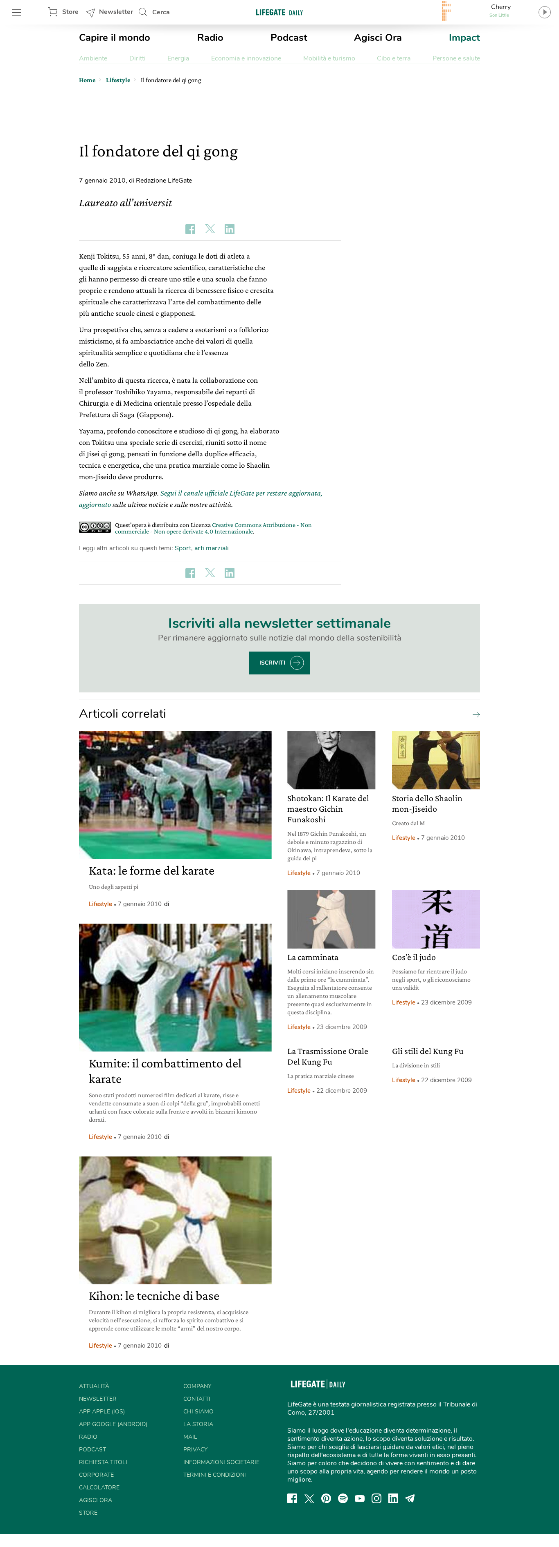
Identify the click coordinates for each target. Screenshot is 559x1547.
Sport (183, 548)
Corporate (96, 1475)
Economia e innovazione (246, 58)
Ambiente (93, 58)
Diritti (137, 58)
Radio (210, 37)
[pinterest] (326, 1498)
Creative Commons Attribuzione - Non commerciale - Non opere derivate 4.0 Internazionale (213, 528)
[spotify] (343, 1498)
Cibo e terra (393, 58)
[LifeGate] (279, 12)
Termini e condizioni (214, 1475)
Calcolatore (99, 1487)
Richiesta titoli (103, 1462)
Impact (464, 37)
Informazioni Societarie (221, 1462)
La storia (198, 1424)
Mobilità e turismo (329, 58)
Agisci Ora (378, 37)
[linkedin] (393, 1498)
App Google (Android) (113, 1424)
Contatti (196, 1399)
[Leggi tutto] (474, 714)
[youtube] (360, 1498)
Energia (178, 58)
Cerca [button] (161, 12)
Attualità (94, 1386)
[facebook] (292, 1498)
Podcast (288, 37)
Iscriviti (272, 663)
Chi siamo (198, 1411)
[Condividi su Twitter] (210, 229)
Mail (190, 1437)
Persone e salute (456, 58)
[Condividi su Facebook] (190, 229)
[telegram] (410, 1498)
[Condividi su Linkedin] (229, 229)
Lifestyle (100, 904)
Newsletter (116, 11)
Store (70, 11)
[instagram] (376, 1498)
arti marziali (211, 548)
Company (197, 1386)
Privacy (195, 1449)
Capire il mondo (114, 37)
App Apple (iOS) (102, 1411)
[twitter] (309, 1498)
